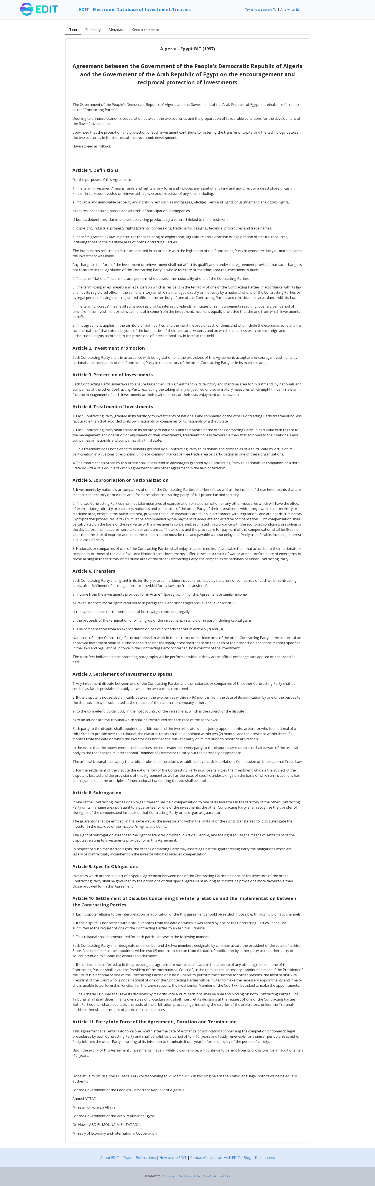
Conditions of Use (189, 1176)
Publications (146, 1157)
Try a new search (259, 9)
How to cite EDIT (173, 1157)
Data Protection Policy (216, 1176)
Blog (247, 1157)
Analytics (288, 9)
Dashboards (265, 1157)
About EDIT (109, 1157)
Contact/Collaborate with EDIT (215, 1157)
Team (127, 1157)
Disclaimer (169, 1176)
